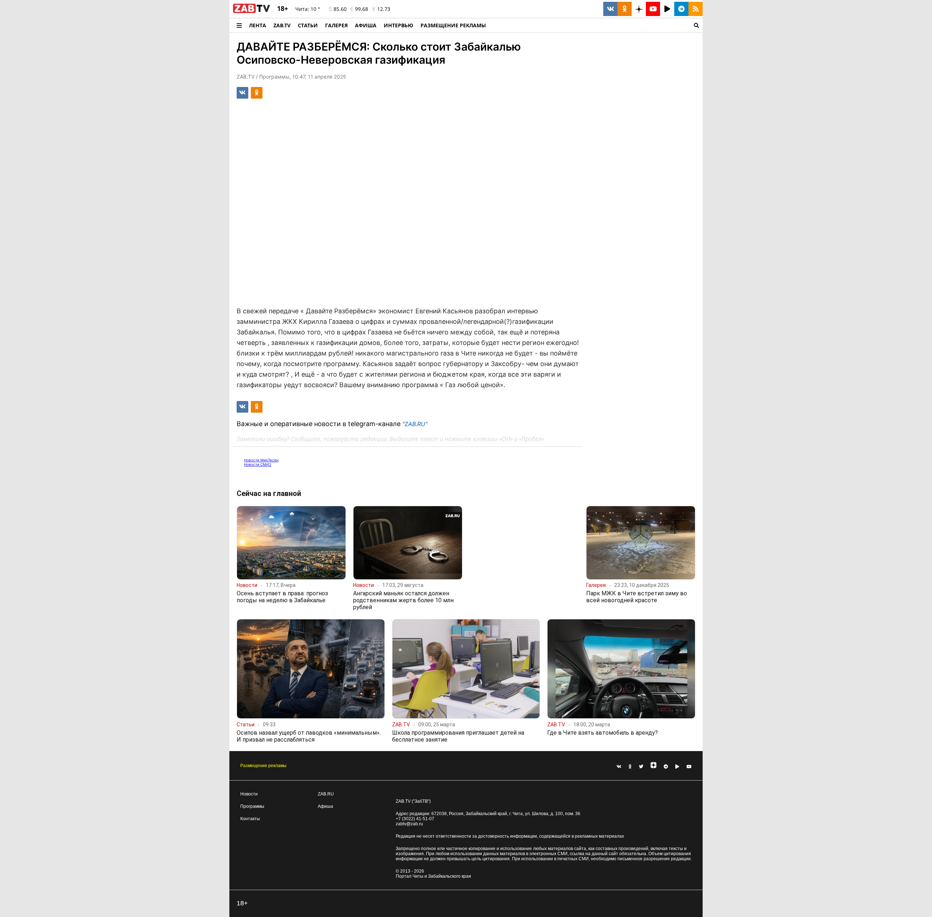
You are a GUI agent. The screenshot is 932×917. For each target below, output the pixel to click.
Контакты (250, 818)
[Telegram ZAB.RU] (681, 9)
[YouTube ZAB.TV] (653, 9)
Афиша (365, 25)
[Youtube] (689, 766)
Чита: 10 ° (307, 8)
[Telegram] (666, 766)
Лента (257, 25)
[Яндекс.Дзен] (653, 766)
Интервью (398, 25)
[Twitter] (641, 766)
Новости (249, 794)
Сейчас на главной (269, 493)
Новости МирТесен (261, 460)
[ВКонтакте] (618, 766)
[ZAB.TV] (251, 11)
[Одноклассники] (630, 766)
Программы (252, 806)
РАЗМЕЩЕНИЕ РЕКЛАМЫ (453, 25)
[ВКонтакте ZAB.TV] (610, 9)
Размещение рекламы (263, 765)
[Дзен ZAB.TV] (639, 9)
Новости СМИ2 (257, 464)
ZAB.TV (282, 25)
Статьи (308, 25)
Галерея (336, 25)
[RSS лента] (695, 9)
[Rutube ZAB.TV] (667, 9)
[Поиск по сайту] (596, 25)
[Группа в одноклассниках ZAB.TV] (624, 9)
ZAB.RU (326, 794)
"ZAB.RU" (414, 424)
